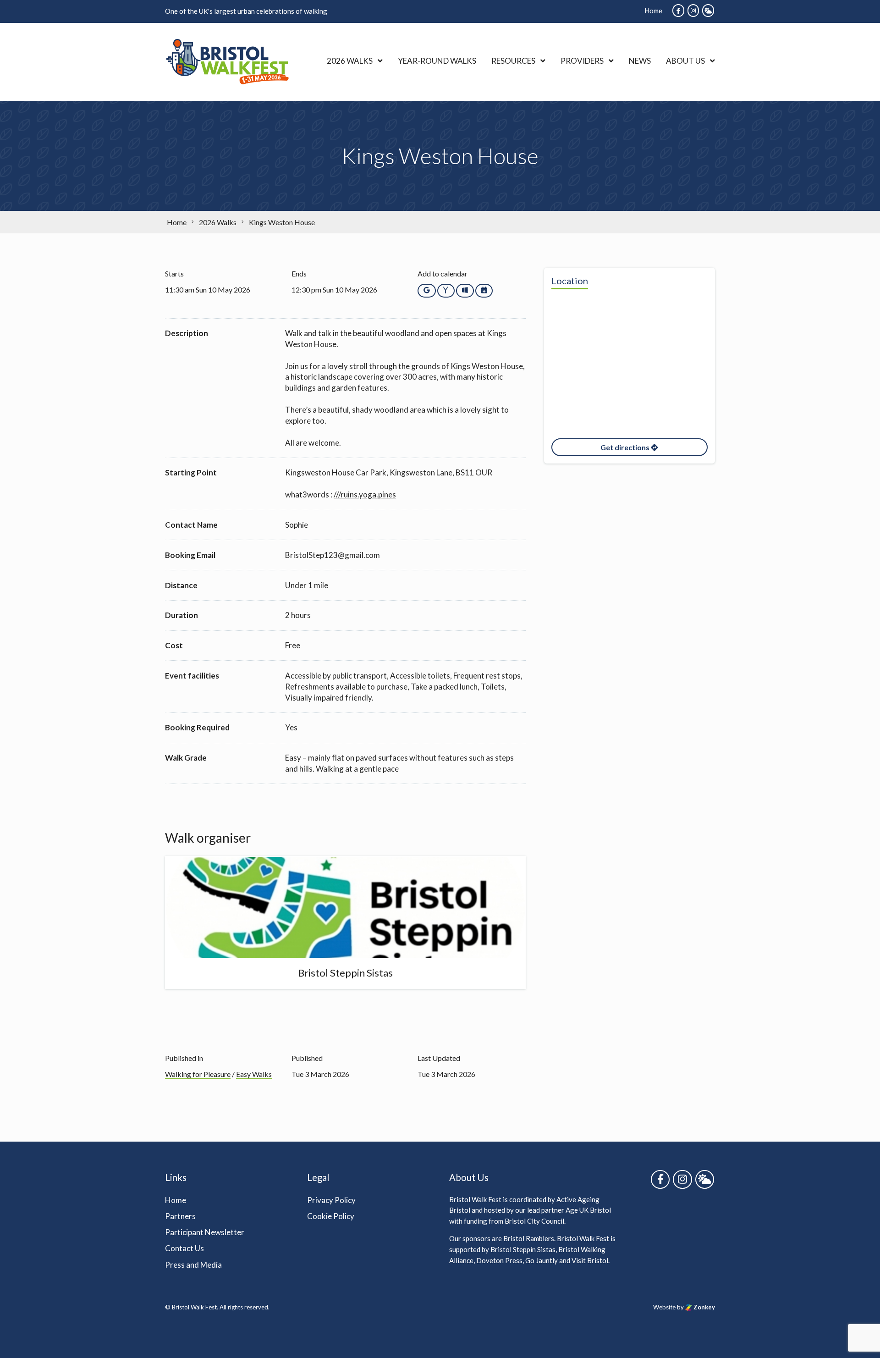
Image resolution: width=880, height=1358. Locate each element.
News (640, 61)
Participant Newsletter (204, 1232)
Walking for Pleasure (198, 1074)
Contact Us (184, 1248)
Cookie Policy (330, 1216)
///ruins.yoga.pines (365, 494)
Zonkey (703, 1307)
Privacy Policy (331, 1200)
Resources (513, 61)
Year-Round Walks (437, 61)
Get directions (625, 447)
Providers (582, 61)
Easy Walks (254, 1074)
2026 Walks (350, 61)
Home (653, 10)
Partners (180, 1216)
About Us (685, 61)
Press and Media (193, 1265)
